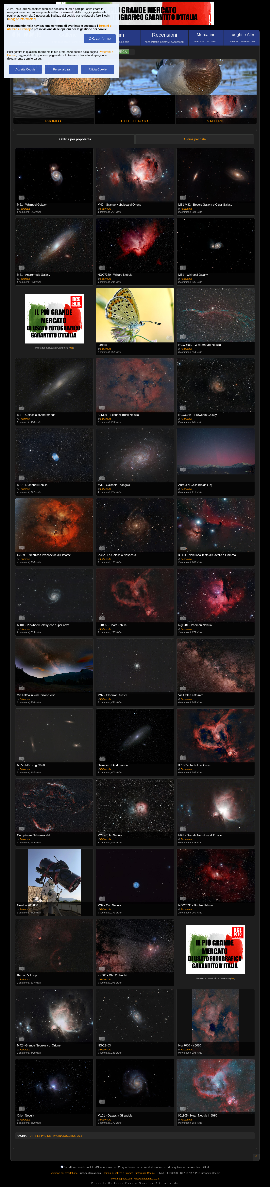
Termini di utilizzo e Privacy (118, 1173)
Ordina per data (195, 139)
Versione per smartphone (64, 1173)
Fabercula (25, 208)
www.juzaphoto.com (121, 1178)
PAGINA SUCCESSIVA (67, 1135)
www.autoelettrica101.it (146, 1178)
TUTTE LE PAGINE (39, 1135)
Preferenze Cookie (145, 1173)
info (71, 348)
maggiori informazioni (22, 19)
